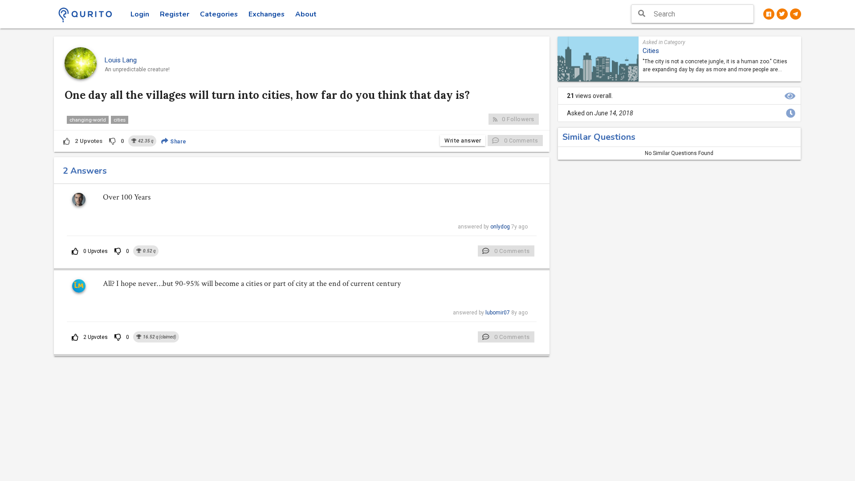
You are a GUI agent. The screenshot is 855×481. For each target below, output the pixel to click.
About (306, 14)
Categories (219, 14)
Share (178, 142)
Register (174, 14)
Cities (651, 51)
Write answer (462, 140)
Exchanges (266, 14)
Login (139, 14)
